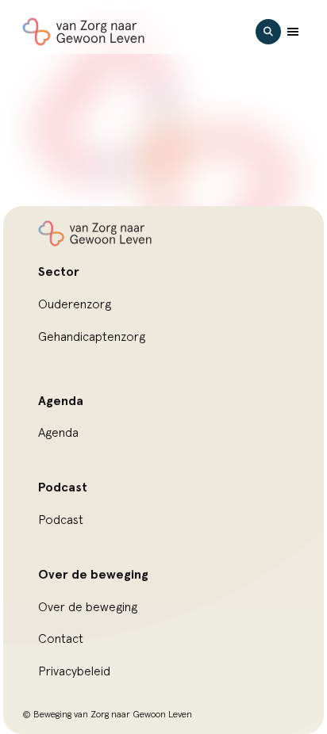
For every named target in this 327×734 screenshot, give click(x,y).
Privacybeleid (74, 671)
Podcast (60, 520)
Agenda (58, 432)
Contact (60, 639)
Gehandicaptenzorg (91, 337)
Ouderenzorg (74, 304)
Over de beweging (87, 607)
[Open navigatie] (293, 31)
